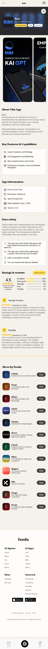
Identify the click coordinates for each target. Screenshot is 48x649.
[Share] (43, 11)
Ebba (7, 556)
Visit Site (38, 25)
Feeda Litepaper (18, 613)
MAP (27, 560)
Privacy (28, 613)
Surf (27, 552)
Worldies (28, 586)
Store (34, 613)
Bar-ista (8, 583)
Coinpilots (29, 583)
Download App (21, 25)
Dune (7, 564)
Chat (30, 25)
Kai (6, 560)
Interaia (28, 590)
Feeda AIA (29, 579)
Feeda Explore (31, 594)
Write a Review (39, 273)
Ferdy (7, 552)
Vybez (28, 564)
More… (7, 567)
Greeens (8, 579)
